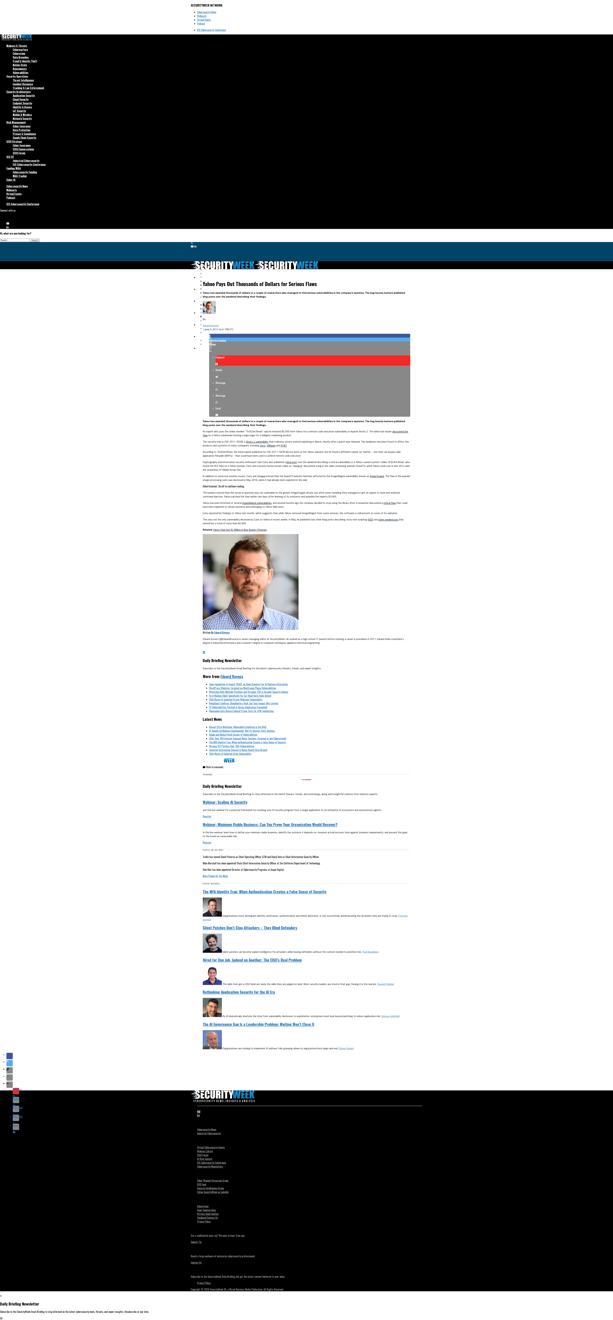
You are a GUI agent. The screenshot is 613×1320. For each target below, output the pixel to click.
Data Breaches (21, 57)
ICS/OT (10, 157)
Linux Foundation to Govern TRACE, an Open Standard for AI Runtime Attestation (248, 684)
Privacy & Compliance (24, 134)
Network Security (22, 118)
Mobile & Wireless (22, 115)
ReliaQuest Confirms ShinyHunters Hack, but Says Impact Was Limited (243, 703)
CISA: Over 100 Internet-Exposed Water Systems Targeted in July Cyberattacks (247, 738)
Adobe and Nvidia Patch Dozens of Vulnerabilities (233, 735)
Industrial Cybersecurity (26, 161)
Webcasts (202, 16)
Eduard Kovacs (211, 325)
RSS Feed (201, 1184)
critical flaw (389, 503)
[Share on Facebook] (309, 336)
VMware (271, 445)
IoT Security (19, 111)
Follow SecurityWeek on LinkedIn (213, 1192)
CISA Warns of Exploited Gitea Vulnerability (230, 754)
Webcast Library (205, 1151)
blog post (291, 462)
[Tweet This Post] (309, 339)
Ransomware (20, 69)
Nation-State (20, 65)
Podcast (201, 24)
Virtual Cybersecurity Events (211, 1147)
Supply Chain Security (24, 138)
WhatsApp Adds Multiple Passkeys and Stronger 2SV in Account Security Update (248, 692)
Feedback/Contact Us (207, 1218)
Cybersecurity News (206, 12)
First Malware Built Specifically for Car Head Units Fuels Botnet (240, 696)
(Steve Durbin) (346, 1048)
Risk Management (16, 122)
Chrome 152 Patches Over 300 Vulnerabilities (231, 746)
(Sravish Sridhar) (385, 984)
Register (207, 816)
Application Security (24, 95)
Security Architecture (18, 92)
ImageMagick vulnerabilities (257, 503)
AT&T (284, 445)
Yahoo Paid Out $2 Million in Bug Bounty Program (240, 530)
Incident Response (23, 84)
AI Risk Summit (204, 1159)
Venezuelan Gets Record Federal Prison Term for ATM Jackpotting (241, 711)
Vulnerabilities (20, 73)
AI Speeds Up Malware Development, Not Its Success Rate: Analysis (242, 731)
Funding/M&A (13, 168)
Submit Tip (196, 1242)
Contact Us (196, 1262)
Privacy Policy (204, 1221)
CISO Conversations (23, 149)
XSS (370, 519)
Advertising (202, 1206)
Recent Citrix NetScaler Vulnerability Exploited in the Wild (237, 727)
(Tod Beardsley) (370, 952)
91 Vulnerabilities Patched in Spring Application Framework (238, 707)
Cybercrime (19, 53)
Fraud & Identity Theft (25, 61)
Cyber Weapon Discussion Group (212, 1180)
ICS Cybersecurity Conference (211, 30)
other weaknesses (388, 519)
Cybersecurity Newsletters (210, 1166)
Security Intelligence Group (210, 1188)
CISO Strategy (14, 141)
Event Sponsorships (206, 1210)
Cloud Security (21, 99)
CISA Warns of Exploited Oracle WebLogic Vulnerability (235, 699)
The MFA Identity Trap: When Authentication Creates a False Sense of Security (247, 742)
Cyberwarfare (20, 50)
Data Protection (21, 130)
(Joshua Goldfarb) (390, 1016)
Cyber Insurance (21, 126)
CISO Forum (19, 153)
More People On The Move (215, 876)
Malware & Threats (16, 46)
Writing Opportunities (208, 1214)
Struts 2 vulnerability (257, 442)
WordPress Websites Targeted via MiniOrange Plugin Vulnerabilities (242, 688)
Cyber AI (10, 180)
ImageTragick (377, 476)
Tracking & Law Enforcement (28, 88)
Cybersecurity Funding (25, 172)
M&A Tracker (20, 176)
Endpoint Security (22, 103)
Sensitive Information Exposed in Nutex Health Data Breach (238, 750)
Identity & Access (22, 107)
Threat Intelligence (23, 80)
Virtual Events (204, 20)
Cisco (262, 445)
